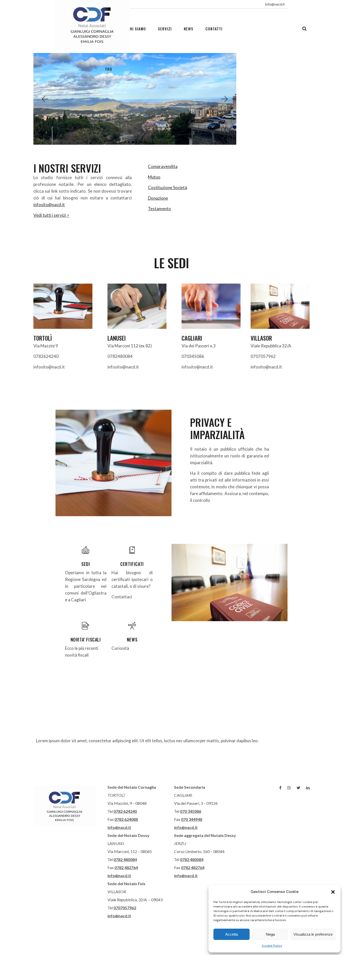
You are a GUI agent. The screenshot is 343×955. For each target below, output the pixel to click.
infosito (40, 204)
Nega (270, 934)
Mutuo (154, 177)
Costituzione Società (167, 187)
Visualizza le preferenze (313, 934)
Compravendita (163, 166)
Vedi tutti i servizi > (51, 215)
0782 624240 (125, 811)
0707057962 (124, 907)
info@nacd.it (119, 827)
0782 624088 (126, 819)
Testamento (159, 208)
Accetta (231, 934)
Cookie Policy (272, 946)
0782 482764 (126, 867)
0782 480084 (125, 859)
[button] (332, 891)
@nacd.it (56, 204)
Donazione (158, 198)
